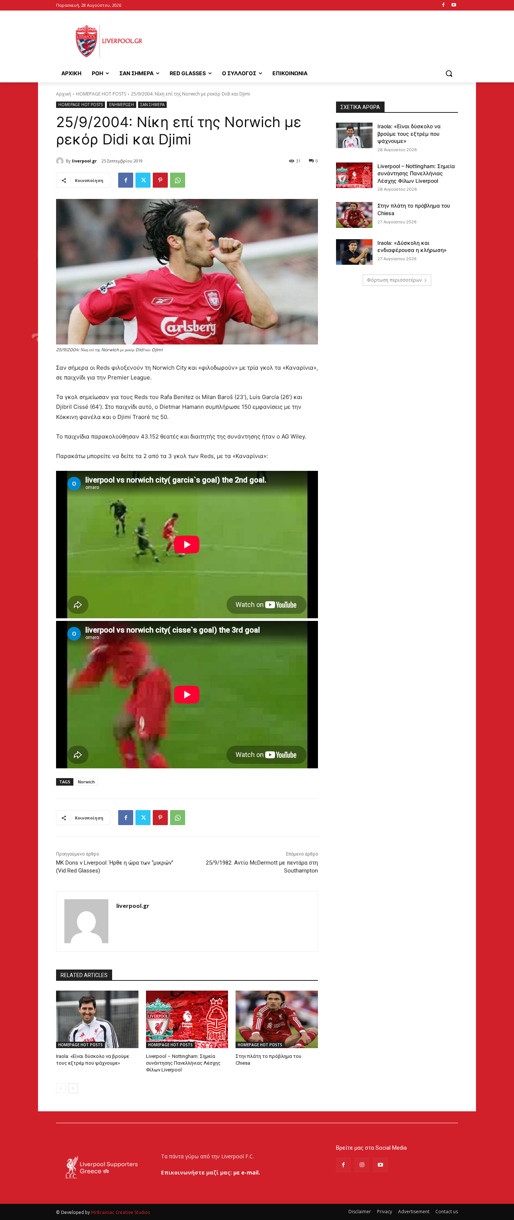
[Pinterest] (160, 180)
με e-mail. (246, 1172)
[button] (449, 73)
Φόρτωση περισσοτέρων (394, 280)
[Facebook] (443, 5)
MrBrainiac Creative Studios (120, 1212)
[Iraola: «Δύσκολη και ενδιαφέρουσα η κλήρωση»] (354, 252)
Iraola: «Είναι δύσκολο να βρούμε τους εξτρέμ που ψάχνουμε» (409, 133)
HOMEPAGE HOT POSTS (101, 94)
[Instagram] (361, 1165)
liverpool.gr (84, 161)
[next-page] (73, 1088)
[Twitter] (143, 180)
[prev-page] (60, 1088)
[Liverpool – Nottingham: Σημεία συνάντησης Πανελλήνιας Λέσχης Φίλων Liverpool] (187, 1019)
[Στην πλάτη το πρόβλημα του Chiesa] (277, 1019)
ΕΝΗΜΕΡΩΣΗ (121, 104)
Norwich (86, 782)
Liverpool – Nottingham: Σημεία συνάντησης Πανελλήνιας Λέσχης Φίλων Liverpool (183, 1063)
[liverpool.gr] (61, 161)
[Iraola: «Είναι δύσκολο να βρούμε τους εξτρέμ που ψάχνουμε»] (97, 1019)
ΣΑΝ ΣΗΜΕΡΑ (152, 104)
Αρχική (63, 94)
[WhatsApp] (177, 180)
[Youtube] (453, 5)
